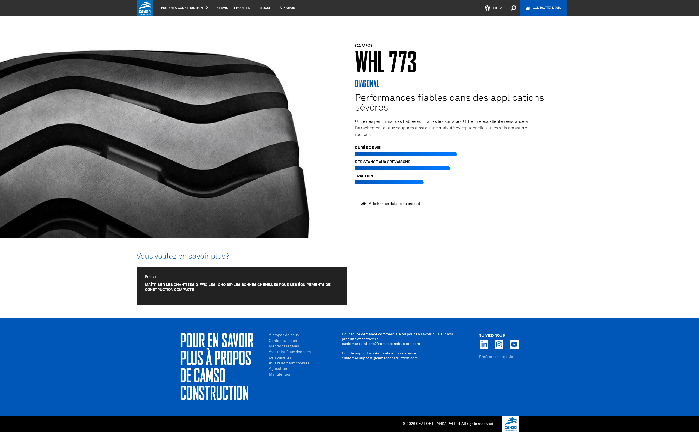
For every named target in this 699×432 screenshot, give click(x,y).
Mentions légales (284, 346)
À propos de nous (284, 335)
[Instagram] (499, 344)
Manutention (280, 374)
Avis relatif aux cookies (289, 363)
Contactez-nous (547, 8)
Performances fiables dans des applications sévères (449, 103)
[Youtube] (514, 344)
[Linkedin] (484, 344)
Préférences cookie (496, 357)
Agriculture (278, 369)
